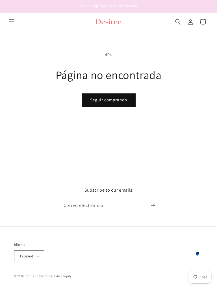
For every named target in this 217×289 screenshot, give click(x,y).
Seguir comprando (108, 99)
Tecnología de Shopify (55, 276)
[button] (12, 22)
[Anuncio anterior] (11, 6)
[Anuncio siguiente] (206, 6)
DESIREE (32, 276)
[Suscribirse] (153, 205)
